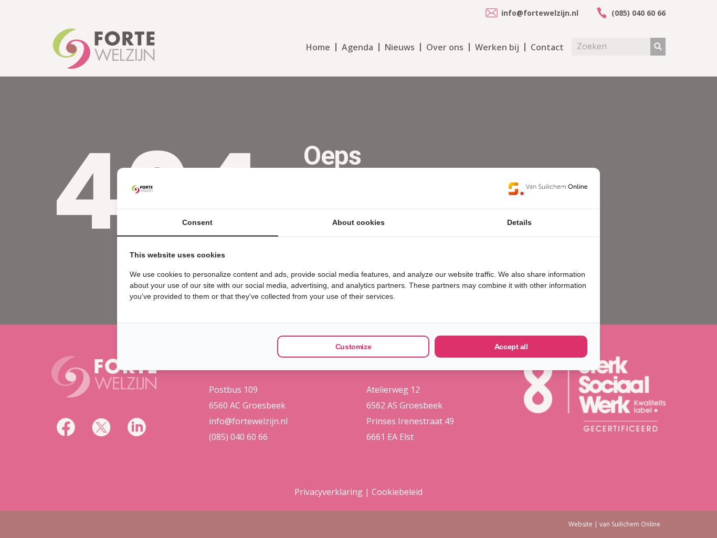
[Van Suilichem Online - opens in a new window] (548, 188)
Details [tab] (519, 222)
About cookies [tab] (358, 222)
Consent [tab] (197, 222)
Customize (353, 346)
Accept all (511, 346)
